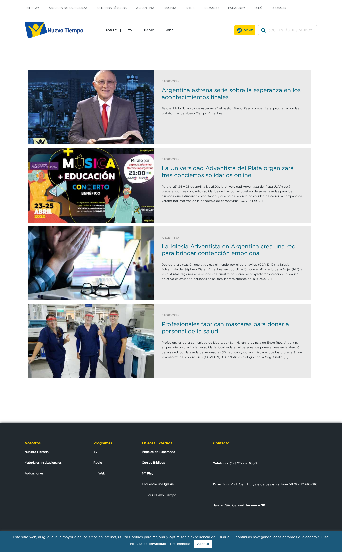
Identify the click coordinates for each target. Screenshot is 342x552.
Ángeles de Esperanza (67, 7)
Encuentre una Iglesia (158, 484)
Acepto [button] (203, 544)
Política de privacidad (148, 544)
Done (248, 30)
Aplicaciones (34, 473)
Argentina (145, 7)
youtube (316, 3)
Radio (149, 30)
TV (130, 30)
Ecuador (211, 7)
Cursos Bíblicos (153, 462)
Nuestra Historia (37, 451)
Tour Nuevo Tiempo (161, 495)
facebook (306, 3)
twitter (296, 3)
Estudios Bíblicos (112, 7)
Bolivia (169, 7)
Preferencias (180, 544)
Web (170, 30)
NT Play (32, 7)
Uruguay (278, 7)
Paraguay (236, 7)
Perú (258, 7)
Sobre (111, 30)
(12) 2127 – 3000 (235, 463)
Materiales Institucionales (43, 462)
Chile (189, 7)
